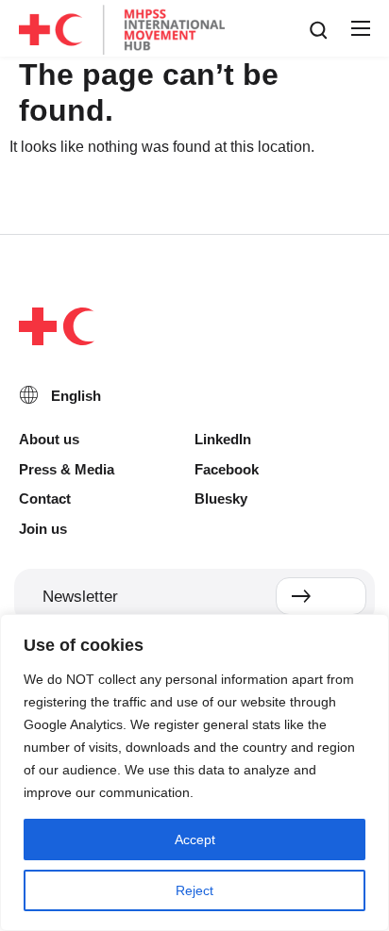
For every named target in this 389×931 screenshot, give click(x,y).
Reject (194, 890)
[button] (359, 29)
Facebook (226, 469)
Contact (45, 498)
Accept (195, 839)
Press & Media (66, 469)
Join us (43, 529)
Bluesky (220, 498)
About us (49, 439)
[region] (194, 772)
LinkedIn (222, 439)
